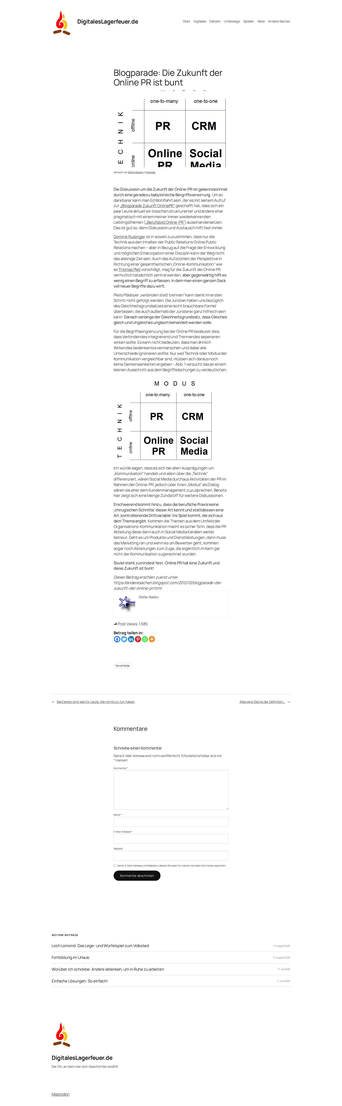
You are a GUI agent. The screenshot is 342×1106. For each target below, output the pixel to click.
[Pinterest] (138, 639)
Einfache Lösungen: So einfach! (80, 981)
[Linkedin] (131, 639)
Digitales (150, 172)
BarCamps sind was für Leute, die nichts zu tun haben (96, 702)
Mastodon (61, 1094)
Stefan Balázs (135, 172)
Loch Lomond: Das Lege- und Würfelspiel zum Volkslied (100, 946)
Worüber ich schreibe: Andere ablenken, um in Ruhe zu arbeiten (108, 969)
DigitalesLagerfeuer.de (107, 21)
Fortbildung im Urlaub (70, 957)
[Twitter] (124, 639)
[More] (152, 639)
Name (118, 814)
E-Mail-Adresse (123, 831)
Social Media (123, 665)
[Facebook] (117, 639)
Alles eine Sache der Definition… (262, 702)
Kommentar (121, 768)
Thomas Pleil (129, 269)
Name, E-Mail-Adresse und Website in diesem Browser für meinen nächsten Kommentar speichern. (171, 865)
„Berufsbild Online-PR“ (165, 222)
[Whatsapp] (145, 639)
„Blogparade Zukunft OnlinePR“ (147, 205)
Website (118, 848)
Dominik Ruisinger (129, 236)
